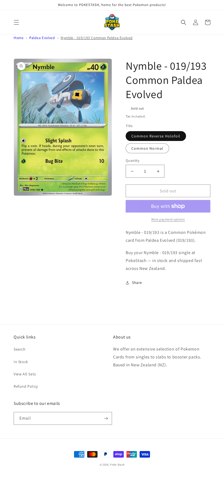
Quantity (132, 160)
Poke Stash (117, 464)
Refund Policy (26, 386)
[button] (16, 22)
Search (20, 349)
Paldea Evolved (42, 37)
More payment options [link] (168, 219)
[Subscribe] (106, 418)
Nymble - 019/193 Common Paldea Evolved (97, 37)
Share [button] (137, 282)
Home (18, 37)
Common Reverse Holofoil (155, 136)
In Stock (21, 361)
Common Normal (147, 148)
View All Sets (25, 374)
